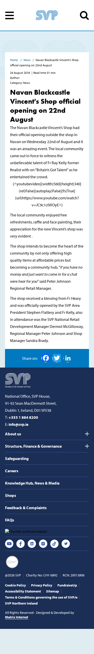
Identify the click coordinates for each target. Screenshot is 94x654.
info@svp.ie (18, 424)
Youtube (9, 544)
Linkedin (32, 544)
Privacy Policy (41, 585)
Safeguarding (17, 458)
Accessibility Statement (23, 591)
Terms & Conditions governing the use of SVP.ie (41, 597)
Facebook (45, 358)
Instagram (43, 544)
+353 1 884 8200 (23, 417)
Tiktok (54, 544)
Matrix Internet (16, 617)
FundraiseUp (67, 585)
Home (14, 60)
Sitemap (52, 591)
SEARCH (84, 15)
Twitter (65, 544)
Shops (10, 495)
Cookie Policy (15, 585)
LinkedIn (67, 358)
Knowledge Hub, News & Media (32, 483)
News (27, 60)
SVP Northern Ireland (21, 603)
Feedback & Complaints (26, 507)
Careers (11, 470)
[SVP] (18, 380)
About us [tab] (13, 433)
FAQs (9, 519)
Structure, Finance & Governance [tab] (33, 446)
